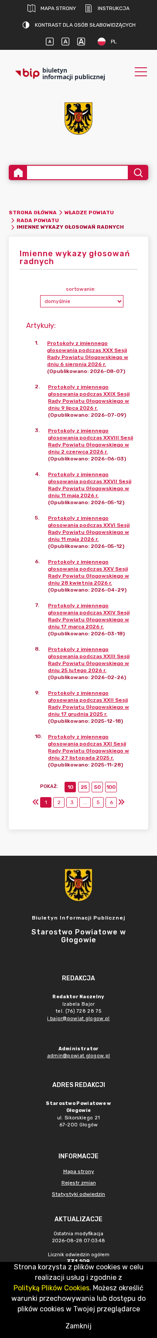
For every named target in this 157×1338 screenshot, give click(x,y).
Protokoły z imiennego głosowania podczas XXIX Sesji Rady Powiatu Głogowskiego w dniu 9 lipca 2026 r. (89, 397)
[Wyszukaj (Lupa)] (137, 172)
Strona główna (33, 212)
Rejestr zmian (78, 1183)
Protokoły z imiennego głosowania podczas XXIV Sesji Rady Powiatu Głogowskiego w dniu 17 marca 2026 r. (89, 616)
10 (70, 787)
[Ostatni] (121, 802)
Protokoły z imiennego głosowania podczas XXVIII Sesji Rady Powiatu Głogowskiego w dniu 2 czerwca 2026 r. (90, 441)
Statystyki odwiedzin (78, 1194)
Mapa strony (58, 8)
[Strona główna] (18, 172)
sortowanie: (81, 289)
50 (97, 787)
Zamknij (78, 1326)
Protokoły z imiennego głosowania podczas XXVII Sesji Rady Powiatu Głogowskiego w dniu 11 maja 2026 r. (89, 484)
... (85, 802)
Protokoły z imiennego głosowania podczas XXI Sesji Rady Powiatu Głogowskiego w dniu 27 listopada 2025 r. (88, 747)
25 (84, 787)
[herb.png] (78, 118)
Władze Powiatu (89, 212)
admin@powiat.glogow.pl (78, 1056)
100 (111, 787)
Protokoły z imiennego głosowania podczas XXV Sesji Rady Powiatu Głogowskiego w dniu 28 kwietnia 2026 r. (88, 572)
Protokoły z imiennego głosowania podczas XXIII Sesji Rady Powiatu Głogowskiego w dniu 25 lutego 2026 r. (89, 659)
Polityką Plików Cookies (51, 1288)
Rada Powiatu (38, 220)
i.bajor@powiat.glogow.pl (78, 1018)
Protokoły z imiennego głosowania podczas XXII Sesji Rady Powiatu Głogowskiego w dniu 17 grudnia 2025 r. (88, 703)
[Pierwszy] (35, 802)
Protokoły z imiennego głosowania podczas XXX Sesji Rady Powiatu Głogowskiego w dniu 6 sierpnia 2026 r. (87, 353)
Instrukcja (114, 8)
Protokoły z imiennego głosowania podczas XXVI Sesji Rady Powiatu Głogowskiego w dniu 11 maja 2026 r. (89, 528)
